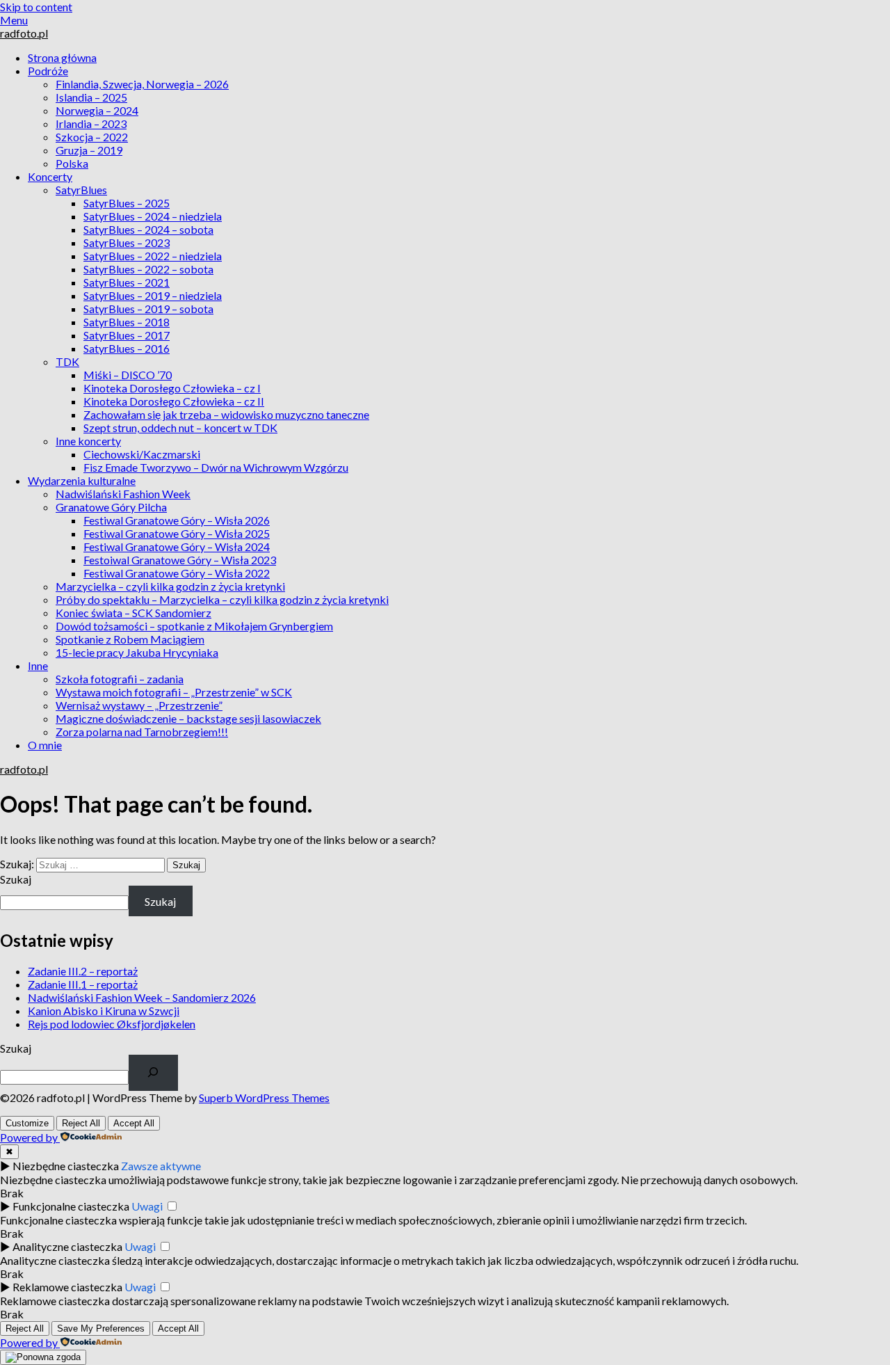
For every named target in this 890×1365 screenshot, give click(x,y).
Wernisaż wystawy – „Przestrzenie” (139, 705)
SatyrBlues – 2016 (126, 348)
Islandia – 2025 (91, 97)
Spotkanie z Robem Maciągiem (130, 639)
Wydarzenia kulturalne (82, 480)
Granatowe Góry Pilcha (111, 506)
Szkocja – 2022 (92, 136)
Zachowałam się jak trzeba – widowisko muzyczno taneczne (226, 414)
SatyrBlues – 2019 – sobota (148, 308)
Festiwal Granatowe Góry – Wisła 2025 (176, 533)
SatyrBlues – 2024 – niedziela (152, 216)
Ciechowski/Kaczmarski (141, 454)
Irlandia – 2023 (91, 123)
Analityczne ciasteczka (67, 1246)
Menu (14, 19)
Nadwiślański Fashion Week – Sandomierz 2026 (142, 997)
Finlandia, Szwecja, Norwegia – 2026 (142, 83)
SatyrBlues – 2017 (126, 335)
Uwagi (147, 1206)
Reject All (81, 1123)
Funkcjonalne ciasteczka (71, 1206)
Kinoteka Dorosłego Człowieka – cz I (172, 387)
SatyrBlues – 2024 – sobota (148, 229)
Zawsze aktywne (161, 1165)
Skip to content (36, 6)
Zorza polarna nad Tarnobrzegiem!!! (142, 731)
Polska (72, 163)
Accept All (133, 1123)
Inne (38, 665)
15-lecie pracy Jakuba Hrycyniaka (137, 652)
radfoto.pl (24, 33)
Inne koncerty (88, 440)
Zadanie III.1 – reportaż (83, 984)
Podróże (48, 70)
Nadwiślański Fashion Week (123, 493)
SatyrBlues (81, 189)
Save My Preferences (101, 1328)
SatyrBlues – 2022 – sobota (148, 269)
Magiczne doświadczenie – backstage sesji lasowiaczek (188, 718)
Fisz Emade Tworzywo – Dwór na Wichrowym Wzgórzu (215, 467)
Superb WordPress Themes (264, 1097)
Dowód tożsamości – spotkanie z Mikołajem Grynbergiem (194, 625)
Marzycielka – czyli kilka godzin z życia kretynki (170, 586)
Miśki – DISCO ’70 (127, 374)
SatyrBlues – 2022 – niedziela (152, 255)
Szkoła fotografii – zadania (120, 678)
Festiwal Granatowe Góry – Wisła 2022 (176, 573)
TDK (67, 361)
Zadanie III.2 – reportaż (83, 970)
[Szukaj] (153, 1073)
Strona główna (62, 57)
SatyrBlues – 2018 (126, 321)
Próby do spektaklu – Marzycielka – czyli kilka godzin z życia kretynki (222, 599)
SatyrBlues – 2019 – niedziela (152, 295)
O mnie (45, 744)
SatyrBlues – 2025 (126, 202)
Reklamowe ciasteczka (67, 1286)
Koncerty (50, 176)
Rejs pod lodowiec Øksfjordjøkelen (111, 1023)
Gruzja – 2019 (89, 150)
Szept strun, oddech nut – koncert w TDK (180, 427)
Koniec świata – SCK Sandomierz (133, 612)
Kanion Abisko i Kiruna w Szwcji (103, 1010)
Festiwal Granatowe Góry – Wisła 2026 (176, 520)
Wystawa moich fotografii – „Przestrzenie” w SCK (174, 692)
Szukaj (15, 879)
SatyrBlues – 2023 (126, 242)
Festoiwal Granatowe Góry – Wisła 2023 (179, 559)
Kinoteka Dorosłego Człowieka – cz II (173, 401)
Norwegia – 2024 (97, 110)
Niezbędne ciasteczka (66, 1165)
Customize (27, 1123)
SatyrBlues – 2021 (126, 282)
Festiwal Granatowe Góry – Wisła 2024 (176, 546)
